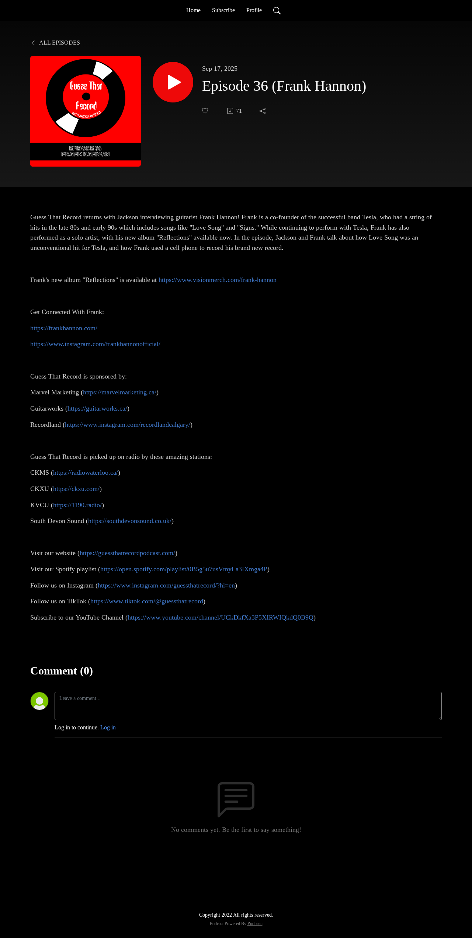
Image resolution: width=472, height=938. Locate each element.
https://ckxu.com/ (76, 488)
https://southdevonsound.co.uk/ (129, 520)
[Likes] (205, 111)
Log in (108, 727)
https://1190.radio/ (77, 505)
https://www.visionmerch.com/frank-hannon (218, 279)
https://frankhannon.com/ (63, 328)
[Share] (263, 111)
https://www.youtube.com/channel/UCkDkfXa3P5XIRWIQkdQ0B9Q (220, 617)
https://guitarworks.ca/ (97, 408)
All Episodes (59, 42)
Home (193, 10)
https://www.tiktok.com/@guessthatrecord (146, 601)
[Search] (277, 10)
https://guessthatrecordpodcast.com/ (127, 553)
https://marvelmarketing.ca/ (119, 392)
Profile (254, 10)
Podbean (255, 923)
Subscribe (223, 10)
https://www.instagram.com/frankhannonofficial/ (95, 344)
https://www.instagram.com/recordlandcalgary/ (127, 424)
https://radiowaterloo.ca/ (85, 472)
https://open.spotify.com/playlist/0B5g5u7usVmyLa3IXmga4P (183, 569)
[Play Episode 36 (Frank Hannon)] (173, 82)
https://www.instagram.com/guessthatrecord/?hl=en (166, 585)
